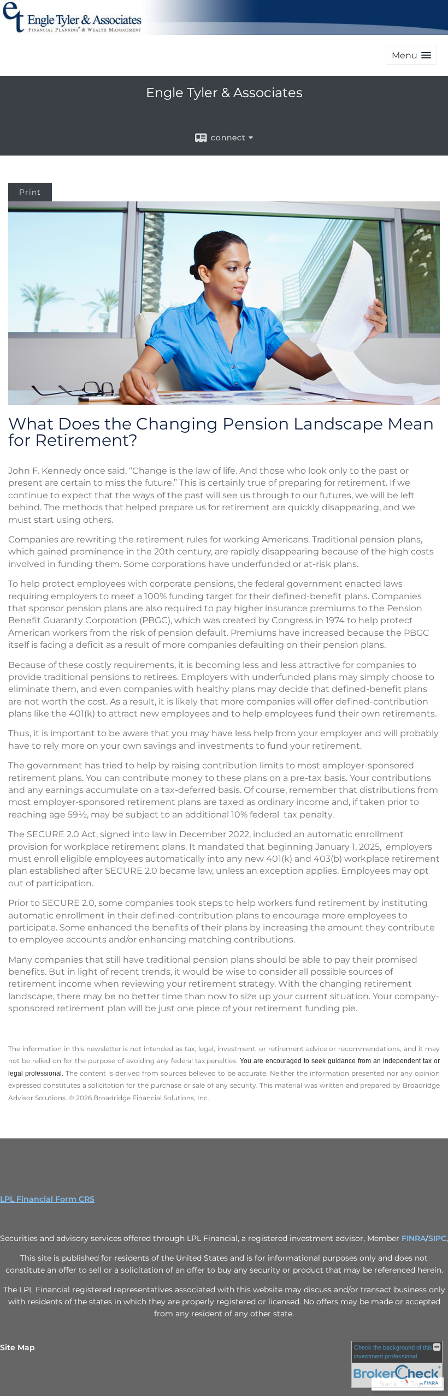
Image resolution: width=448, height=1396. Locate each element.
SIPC (437, 1238)
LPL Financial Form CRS (47, 1199)
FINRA (414, 1238)
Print (30, 192)
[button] (411, 55)
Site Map (17, 1347)
